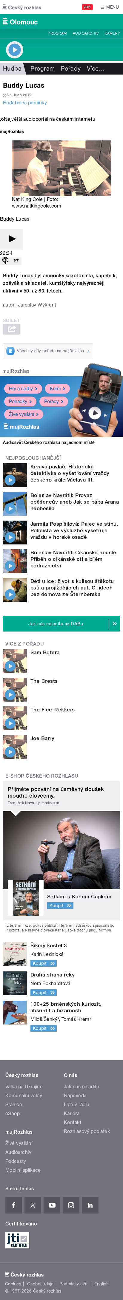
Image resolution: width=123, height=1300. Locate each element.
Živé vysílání (21, 414)
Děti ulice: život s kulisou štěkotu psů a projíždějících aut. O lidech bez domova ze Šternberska (72, 587)
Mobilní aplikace (23, 1170)
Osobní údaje (40, 1284)
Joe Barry (42, 738)
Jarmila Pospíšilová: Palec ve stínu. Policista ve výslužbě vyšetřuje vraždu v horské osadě (74, 530)
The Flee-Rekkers (52, 710)
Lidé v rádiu (77, 1104)
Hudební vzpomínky (25, 103)
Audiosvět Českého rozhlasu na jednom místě (49, 442)
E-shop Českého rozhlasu (41, 776)
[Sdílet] (16, 261)
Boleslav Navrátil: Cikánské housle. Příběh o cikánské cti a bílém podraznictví (74, 559)
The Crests (44, 681)
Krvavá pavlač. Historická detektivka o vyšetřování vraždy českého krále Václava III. (70, 473)
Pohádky (18, 401)
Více (96, 68)
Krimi (55, 388)
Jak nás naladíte (81, 1086)
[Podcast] (5, 261)
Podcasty (15, 1161)
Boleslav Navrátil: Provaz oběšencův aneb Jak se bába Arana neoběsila (74, 501)
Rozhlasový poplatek (87, 1131)
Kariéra (71, 1113)
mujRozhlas (16, 371)
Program (57, 33)
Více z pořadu (24, 644)
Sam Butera (45, 652)
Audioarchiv (86, 33)
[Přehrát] (11, 239)
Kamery (112, 33)
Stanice (13, 1104)
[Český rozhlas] (22, 7)
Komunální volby (23, 1095)
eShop (12, 1113)
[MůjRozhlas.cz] (12, 132)
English (101, 1284)
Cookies (13, 1284)
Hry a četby (21, 388)
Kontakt (72, 1122)
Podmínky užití (74, 1284)
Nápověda (75, 1095)
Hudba (12, 68)
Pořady (71, 68)
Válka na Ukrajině (24, 1086)
